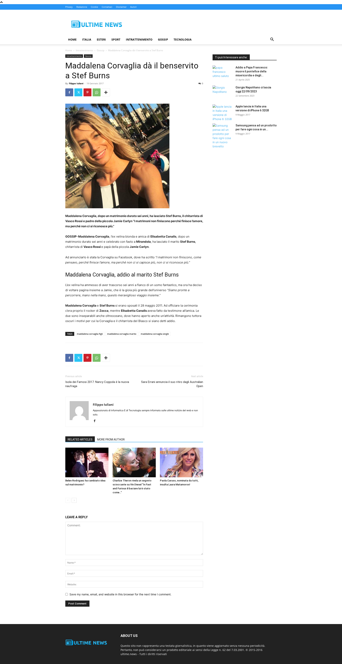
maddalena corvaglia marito (121, 333)
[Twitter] (78, 92)
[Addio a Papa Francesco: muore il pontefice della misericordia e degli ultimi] (222, 72)
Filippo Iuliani (76, 83)
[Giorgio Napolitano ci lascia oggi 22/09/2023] (222, 92)
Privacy (69, 6)
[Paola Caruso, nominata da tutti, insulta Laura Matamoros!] (181, 462)
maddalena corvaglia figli (90, 333)
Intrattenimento (139, 39)
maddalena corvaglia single (155, 333)
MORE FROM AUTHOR (111, 439)
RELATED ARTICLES (80, 439)
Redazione (81, 6)
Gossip (163, 39)
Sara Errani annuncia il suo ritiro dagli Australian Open (172, 384)
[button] (272, 40)
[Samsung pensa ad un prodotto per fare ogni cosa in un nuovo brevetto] (222, 135)
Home (72, 39)
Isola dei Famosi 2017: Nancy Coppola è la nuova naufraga (97, 384)
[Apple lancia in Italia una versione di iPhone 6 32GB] (222, 112)
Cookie (94, 6)
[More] (106, 92)
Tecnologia (183, 39)
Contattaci (107, 6)
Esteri (101, 39)
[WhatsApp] (97, 92)
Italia (86, 39)
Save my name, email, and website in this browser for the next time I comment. (120, 594)
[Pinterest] (87, 92)
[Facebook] (69, 92)
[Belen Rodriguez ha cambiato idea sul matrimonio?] (86, 462)
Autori (133, 6)
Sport (115, 39)
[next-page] (74, 500)
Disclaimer (121, 6)
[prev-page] (67, 500)
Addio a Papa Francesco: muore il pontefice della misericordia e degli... (252, 71)
